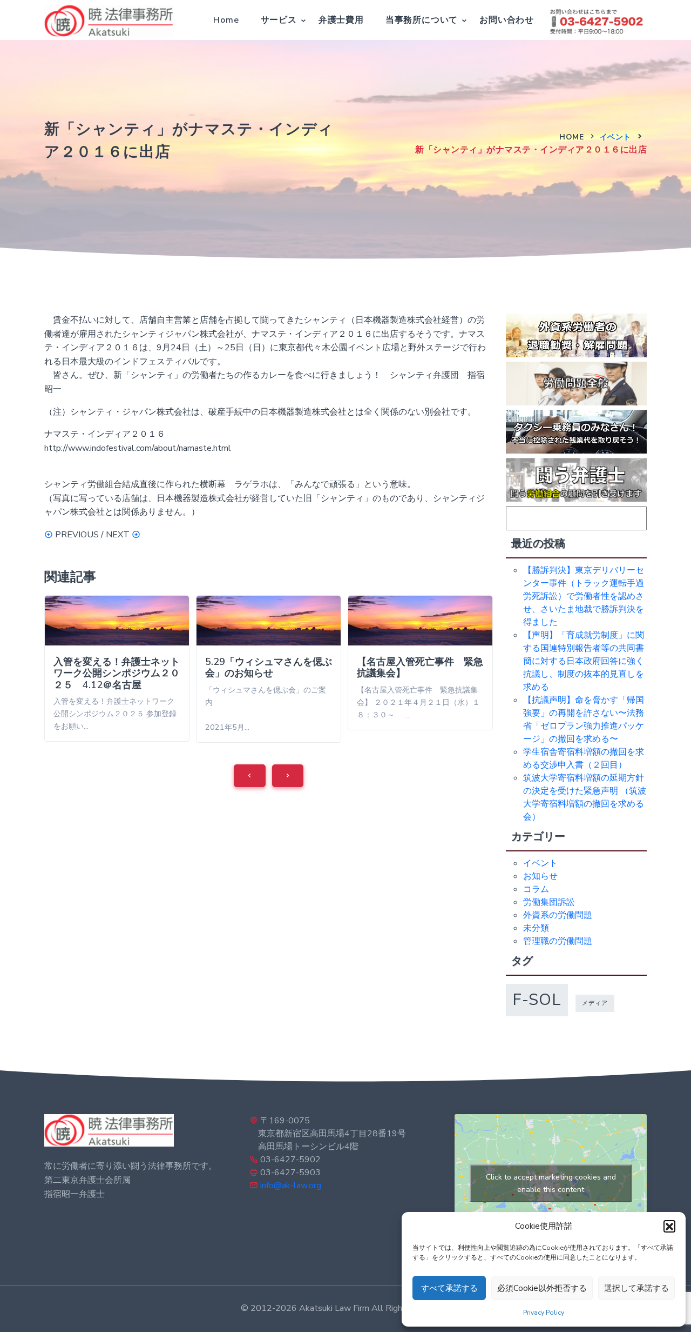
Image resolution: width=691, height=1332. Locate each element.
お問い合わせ (506, 20)
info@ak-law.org (290, 1185)
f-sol (536, 999)
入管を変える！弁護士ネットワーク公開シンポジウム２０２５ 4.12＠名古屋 (116, 673)
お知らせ (540, 876)
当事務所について (421, 20)
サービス (279, 20)
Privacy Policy (543, 1312)
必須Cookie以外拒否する (542, 1288)
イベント (615, 137)
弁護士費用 (341, 20)
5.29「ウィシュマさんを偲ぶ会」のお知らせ (268, 667)
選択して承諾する (636, 1288)
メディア (595, 1003)
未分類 (536, 928)
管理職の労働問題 (557, 941)
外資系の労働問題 (557, 915)
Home (226, 20)
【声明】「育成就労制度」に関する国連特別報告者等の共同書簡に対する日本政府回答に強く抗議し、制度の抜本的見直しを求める (583, 661)
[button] (669, 1226)
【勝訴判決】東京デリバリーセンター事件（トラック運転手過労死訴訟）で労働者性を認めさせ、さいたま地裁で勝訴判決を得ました (583, 596)
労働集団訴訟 (549, 902)
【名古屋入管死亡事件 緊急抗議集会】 (420, 667)
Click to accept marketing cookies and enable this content (551, 1183)
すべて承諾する (449, 1288)
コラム (536, 889)
